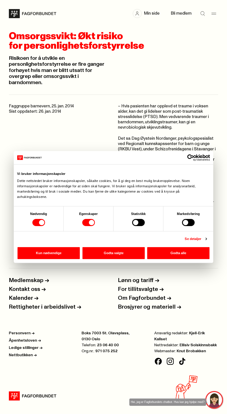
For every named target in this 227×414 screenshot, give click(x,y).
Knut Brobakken (191, 351)
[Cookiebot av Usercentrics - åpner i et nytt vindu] (190, 157)
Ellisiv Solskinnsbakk (198, 345)
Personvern (22, 333)
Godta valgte (113, 253)
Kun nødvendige (48, 253)
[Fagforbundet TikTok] (182, 361)
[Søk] (202, 13)
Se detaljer (193, 239)
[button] (148, 13)
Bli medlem (181, 13)
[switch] (88, 222)
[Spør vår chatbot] (214, 400)
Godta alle (178, 253)
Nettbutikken (23, 355)
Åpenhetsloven (25, 340)
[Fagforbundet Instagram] (170, 361)
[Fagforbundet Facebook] (158, 361)
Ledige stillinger (26, 348)
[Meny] (213, 13)
